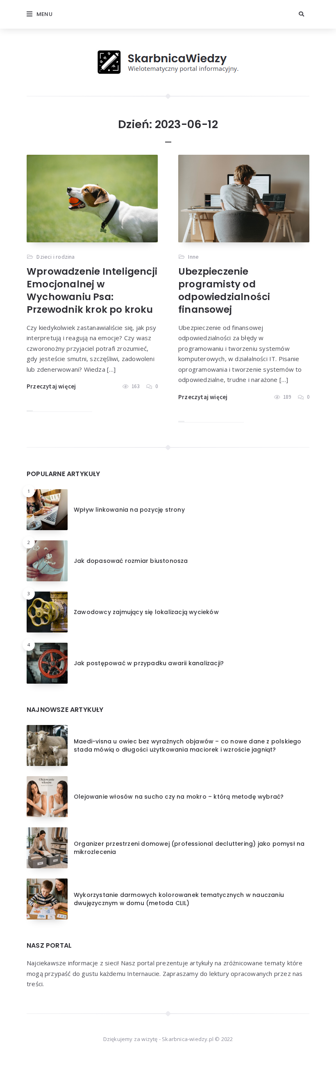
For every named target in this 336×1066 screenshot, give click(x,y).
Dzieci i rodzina (55, 256)
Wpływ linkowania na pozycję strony (129, 510)
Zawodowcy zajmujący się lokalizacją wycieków (146, 612)
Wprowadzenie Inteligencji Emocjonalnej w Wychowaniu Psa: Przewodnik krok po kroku (92, 290)
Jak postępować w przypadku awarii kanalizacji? (149, 663)
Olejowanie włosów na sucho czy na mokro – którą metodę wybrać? (179, 797)
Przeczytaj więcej (51, 386)
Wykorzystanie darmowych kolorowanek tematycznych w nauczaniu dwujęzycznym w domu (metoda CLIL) (179, 899)
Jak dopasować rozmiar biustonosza (131, 561)
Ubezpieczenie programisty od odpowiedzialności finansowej (224, 290)
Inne (193, 256)
